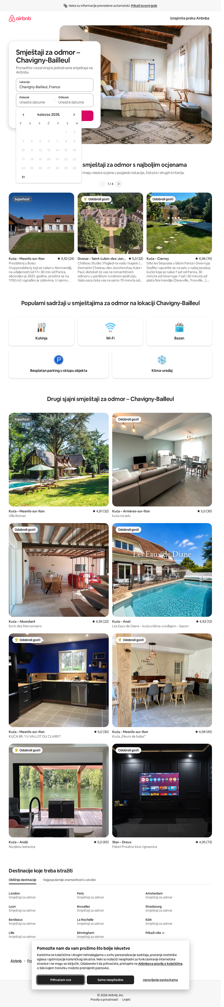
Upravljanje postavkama (160, 980)
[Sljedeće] (118, 183)
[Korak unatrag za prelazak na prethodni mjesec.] (23, 114)
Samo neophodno (110, 980)
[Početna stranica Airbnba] (20, 18)
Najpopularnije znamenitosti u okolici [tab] (69, 880)
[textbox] (35, 102)
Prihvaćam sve (60, 980)
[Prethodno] (102, 183)
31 (23, 177)
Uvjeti (126, 1000)
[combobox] (54, 87)
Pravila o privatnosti (104, 1000)
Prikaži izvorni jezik (144, 6)
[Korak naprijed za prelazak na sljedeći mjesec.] (74, 114)
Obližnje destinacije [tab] (22, 880)
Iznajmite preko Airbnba (189, 18)
